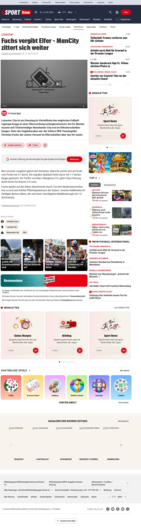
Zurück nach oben (66, 520)
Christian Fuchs (12, 222)
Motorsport (71, 19)
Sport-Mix (59, 19)
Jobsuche (100, 2)
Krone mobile (74, 2)
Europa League (64, 27)
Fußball (27, 19)
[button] (117, 19)
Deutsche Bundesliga (30, 27)
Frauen (112, 27)
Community (46, 2)
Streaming (16, 19)
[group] (11, 255)
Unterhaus (103, 27)
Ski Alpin (97, 19)
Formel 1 (38, 19)
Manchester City (13, 233)
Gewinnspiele (60, 2)
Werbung (107, 490)
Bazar (111, 2)
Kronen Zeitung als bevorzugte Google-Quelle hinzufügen (44, 159)
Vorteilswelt (23, 2)
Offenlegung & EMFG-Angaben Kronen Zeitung (65, 483)
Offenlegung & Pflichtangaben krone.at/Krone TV (24, 483)
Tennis (48, 19)
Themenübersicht (77, 296)
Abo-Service (9, 497)
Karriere (117, 490)
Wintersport (84, 19)
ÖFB (24, 233)
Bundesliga (6, 27)
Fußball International (11, 54)
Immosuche (88, 2)
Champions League (48, 27)
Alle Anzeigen (124, 403)
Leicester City (12, 227)
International (78, 27)
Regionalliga (91, 27)
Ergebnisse (125, 19)
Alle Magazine (123, 421)
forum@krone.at (68, 300)
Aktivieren (74, 159)
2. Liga (16, 27)
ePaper (35, 2)
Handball (108, 19)
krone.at (5, 19)
